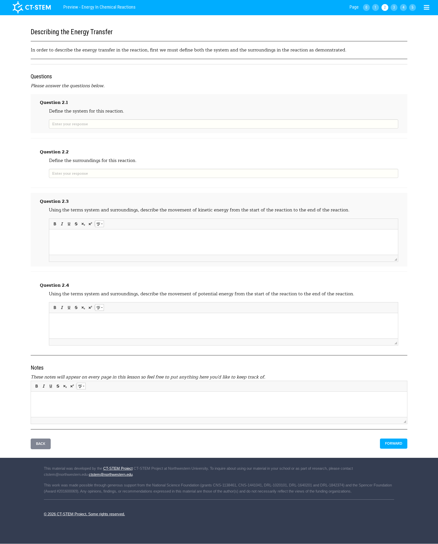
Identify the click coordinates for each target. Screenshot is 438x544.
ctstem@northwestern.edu (111, 474)
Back (40, 444)
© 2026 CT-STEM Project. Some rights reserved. (84, 514)
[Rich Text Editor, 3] (223, 242)
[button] (54, 224)
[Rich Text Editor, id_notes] (219, 404)
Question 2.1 (54, 102)
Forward (393, 443)
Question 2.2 (54, 152)
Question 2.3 (54, 201)
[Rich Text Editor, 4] (223, 325)
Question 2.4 (54, 285)
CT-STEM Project (118, 468)
